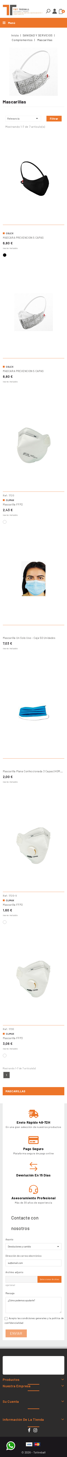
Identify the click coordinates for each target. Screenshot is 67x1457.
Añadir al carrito (33, 354)
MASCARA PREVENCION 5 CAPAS (23, 237)
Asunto (9, 1239)
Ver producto (33, 220)
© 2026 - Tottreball (33, 1452)
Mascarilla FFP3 (13, 1038)
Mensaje (10, 1293)
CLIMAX (10, 500)
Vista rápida (60, 145)
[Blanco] (4, 522)
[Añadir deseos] (60, 137)
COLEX (10, 233)
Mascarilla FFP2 (13, 504)
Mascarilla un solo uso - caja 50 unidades (29, 637)
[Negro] (4, 255)
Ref (5, 495)
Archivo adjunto (14, 1272)
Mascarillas (16, 1091)
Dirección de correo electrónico (24, 1255)
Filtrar (54, 118)
